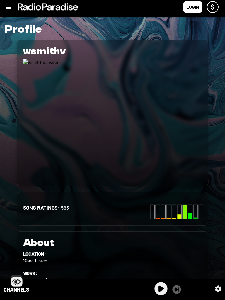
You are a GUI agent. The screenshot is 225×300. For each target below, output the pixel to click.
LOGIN (192, 7)
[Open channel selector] (17, 281)
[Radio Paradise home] (47, 7)
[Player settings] (218, 288)
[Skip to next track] (176, 289)
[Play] (161, 288)
